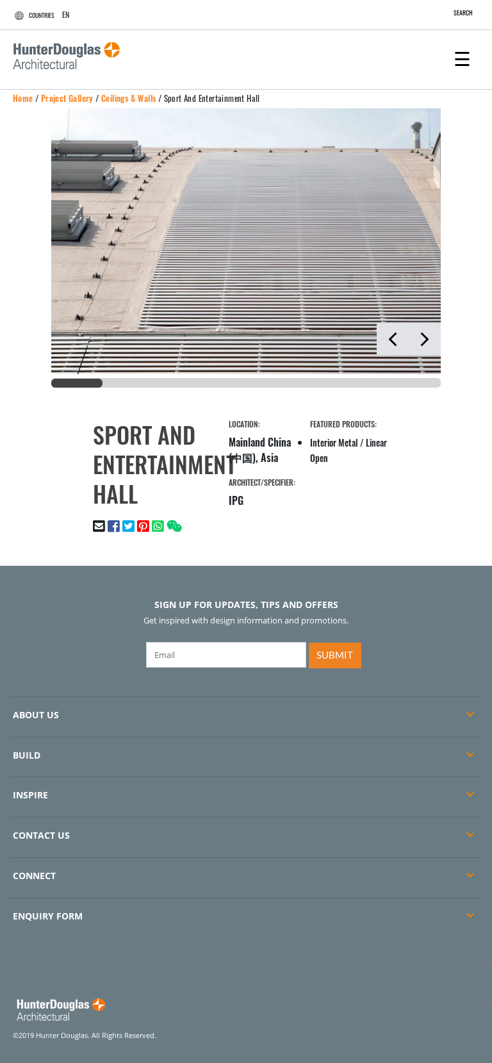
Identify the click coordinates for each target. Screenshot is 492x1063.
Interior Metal (334, 442)
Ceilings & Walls (128, 98)
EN (65, 14)
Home (23, 98)
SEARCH (463, 12)
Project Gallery (67, 98)
